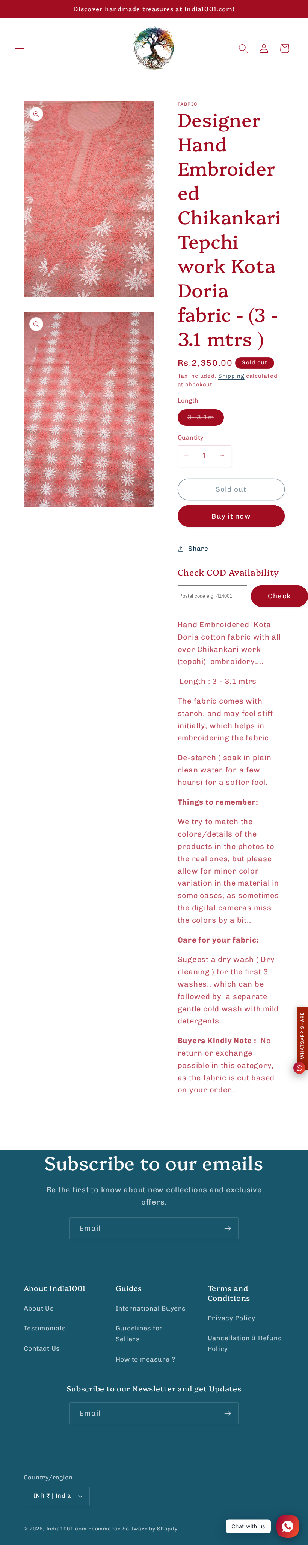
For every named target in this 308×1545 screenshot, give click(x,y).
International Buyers (151, 1308)
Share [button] (198, 548)
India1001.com (66, 1529)
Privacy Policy (232, 1318)
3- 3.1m (205, 419)
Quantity (191, 437)
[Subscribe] (227, 1228)
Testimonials (45, 1328)
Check (279, 596)
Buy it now (231, 516)
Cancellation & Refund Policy (245, 1343)
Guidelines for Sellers (139, 1333)
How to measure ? (145, 1359)
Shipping (231, 376)
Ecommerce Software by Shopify (133, 1529)
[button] (19, 48)
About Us (39, 1308)
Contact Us (42, 1348)
